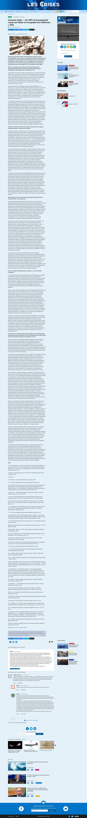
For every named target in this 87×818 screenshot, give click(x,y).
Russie (18, 27)
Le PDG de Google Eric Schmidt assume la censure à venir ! (38, 775)
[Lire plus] (26, 635)
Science (70, 73)
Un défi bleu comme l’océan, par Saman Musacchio (37, 762)
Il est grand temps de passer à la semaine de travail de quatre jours (73, 654)
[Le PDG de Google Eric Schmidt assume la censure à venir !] (17, 779)
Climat (37, 769)
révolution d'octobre (13, 27)
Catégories (18, 11)
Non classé (71, 659)
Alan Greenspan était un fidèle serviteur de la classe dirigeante (74, 84)
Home (9, 14)
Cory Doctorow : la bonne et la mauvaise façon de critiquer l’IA (74, 76)
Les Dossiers (11, 11)
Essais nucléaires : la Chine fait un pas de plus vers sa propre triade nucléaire (74, 645)
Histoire (12, 14)
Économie (71, 651)
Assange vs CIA (72, 96)
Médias (37, 796)
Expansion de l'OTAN (73, 104)
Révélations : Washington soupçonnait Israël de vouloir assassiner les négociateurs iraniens (73, 662)
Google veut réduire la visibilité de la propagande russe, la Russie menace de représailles (37, 790)
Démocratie (38, 782)
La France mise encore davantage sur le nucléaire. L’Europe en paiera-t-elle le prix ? (74, 68)
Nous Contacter (34, 11)
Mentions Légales (41, 816)
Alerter (24, 689)
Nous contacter (11, 816)
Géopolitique (71, 65)
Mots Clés (25, 11)
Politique (71, 81)
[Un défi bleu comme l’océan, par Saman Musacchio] (17, 766)
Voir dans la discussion (14, 668)
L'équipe (17, 816)
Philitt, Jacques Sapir (16, 34)
